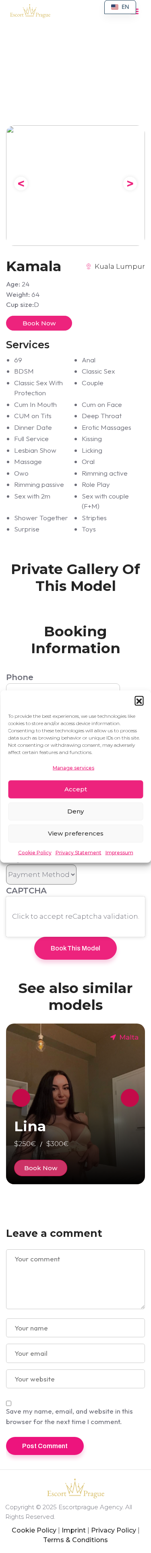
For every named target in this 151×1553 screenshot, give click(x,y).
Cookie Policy (35, 852)
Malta (129, 1037)
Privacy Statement (78, 852)
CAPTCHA (26, 890)
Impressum (119, 852)
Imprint (74, 1530)
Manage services (73, 768)
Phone (19, 677)
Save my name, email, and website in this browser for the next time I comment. (69, 1416)
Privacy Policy (113, 1530)
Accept (75, 789)
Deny (75, 811)
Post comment (45, 1446)
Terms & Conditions (75, 1540)
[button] (139, 701)
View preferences (75, 833)
